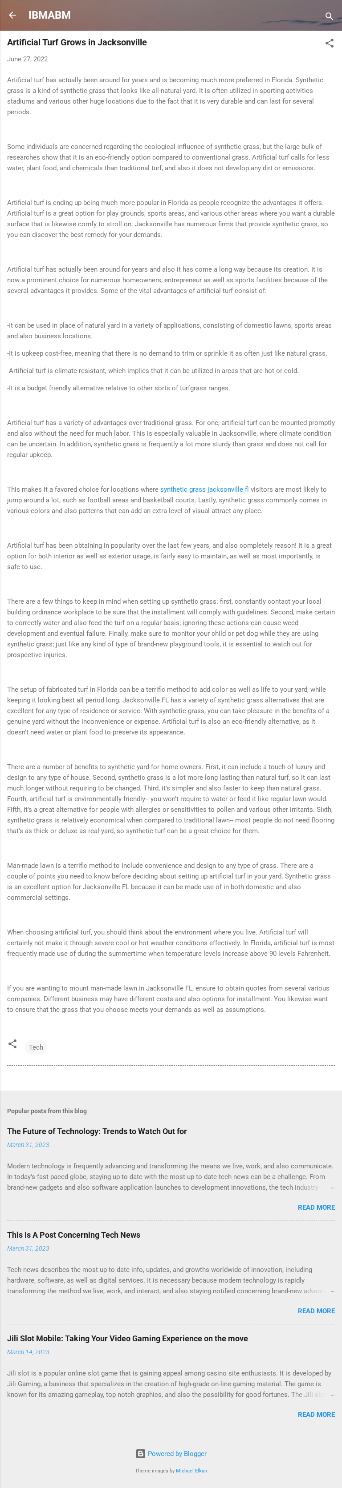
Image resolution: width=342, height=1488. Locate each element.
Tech (36, 1047)
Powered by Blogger (176, 1454)
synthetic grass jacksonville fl (205, 489)
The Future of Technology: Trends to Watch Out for (97, 1131)
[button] (329, 45)
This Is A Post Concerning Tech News (73, 1234)
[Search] (329, 18)
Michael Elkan (191, 1471)
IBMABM (49, 15)
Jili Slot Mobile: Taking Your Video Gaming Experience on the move (127, 1338)
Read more (316, 1207)
